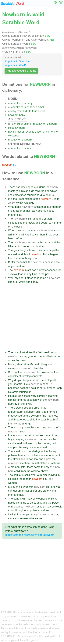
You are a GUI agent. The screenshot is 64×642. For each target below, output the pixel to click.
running (17, 486)
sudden (30, 411)
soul (22, 431)
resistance (17, 506)
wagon (27, 447)
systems (55, 463)
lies (19, 214)
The (10, 218)
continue (21, 502)
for (59, 270)
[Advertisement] (32, 317)
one (40, 490)
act (13, 510)
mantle (18, 384)
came (37, 467)
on (24, 210)
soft (19, 352)
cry (47, 467)
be (34, 498)
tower (31, 222)
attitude (29, 191)
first (40, 352)
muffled (23, 392)
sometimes (19, 195)
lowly (34, 210)
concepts (36, 376)
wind (25, 352)
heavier (34, 234)
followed (28, 443)
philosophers (15, 455)
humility (12, 403)
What (11, 207)
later (23, 467)
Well (10, 278)
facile (46, 463)
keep (26, 380)
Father (29, 278)
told (24, 230)
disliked (16, 396)
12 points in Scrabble (17, 61)
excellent (33, 455)
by (17, 203)
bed (40, 210)
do (15, 380)
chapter (17, 258)
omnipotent (31, 510)
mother (12, 214)
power (56, 502)
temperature (15, 411)
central (18, 498)
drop (36, 407)
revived (12, 254)
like (31, 352)
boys (11, 439)
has (34, 270)
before (18, 238)
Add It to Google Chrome (21, 70)
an (25, 455)
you (20, 380)
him (45, 475)
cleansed (41, 498)
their (40, 463)
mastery (13, 191)
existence (13, 135)
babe (18, 207)
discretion (38, 368)
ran (34, 218)
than (42, 234)
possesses (47, 372)
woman (12, 483)
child (29, 107)
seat (19, 443)
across (48, 439)
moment (15, 467)
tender (27, 479)
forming (26, 376)
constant (23, 435)
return (54, 455)
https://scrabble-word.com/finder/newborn (29, 535)
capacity (13, 376)
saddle (12, 443)
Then (11, 352)
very (33, 396)
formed (53, 411)
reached (42, 447)
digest (47, 459)
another (18, 494)
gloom (33, 258)
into (55, 131)
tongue (24, 250)
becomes (13, 388)
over (25, 486)
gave (40, 451)
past (47, 274)
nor (41, 388)
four (34, 111)
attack (16, 459)
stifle (32, 419)
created (32, 451)
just (48, 123)
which (53, 191)
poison (35, 415)
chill (38, 411)
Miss (26, 364)
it (35, 195)
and (38, 222)
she (10, 195)
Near (19, 210)
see (40, 435)
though (19, 510)
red (16, 246)
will (24, 498)
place (15, 479)
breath (46, 352)
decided (28, 407)
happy (50, 210)
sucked (17, 415)
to (30, 111)
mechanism (27, 463)
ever (55, 234)
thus (26, 254)
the (15, 199)
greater (43, 270)
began (44, 222)
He (10, 396)
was (56, 230)
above (44, 471)
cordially (42, 396)
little (10, 246)
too (15, 372)
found (30, 195)
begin (45, 364)
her (47, 191)
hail (25, 262)
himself (26, 396)
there (30, 467)
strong (37, 502)
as (38, 506)
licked (32, 250)
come (49, 131)
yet (56, 498)
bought (37, 278)
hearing (35, 427)
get (15, 490)
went (33, 475)
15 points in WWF (15, 65)
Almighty (29, 203)
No (10, 364)
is (11, 199)
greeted (32, 356)
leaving (52, 475)
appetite (54, 250)
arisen (38, 131)
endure (50, 195)
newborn (13, 115)
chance (52, 270)
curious (40, 187)
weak (58, 506)
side (41, 246)
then (10, 494)
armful (25, 490)
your (13, 266)
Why (11, 380)
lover (49, 388)
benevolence (52, 262)
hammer (57, 222)
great (17, 250)
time (34, 274)
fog (46, 411)
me (29, 230)
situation (32, 399)
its (9, 479)
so (25, 451)
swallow (33, 459)
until (54, 443)
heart (21, 234)
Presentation (25, 199)
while (51, 498)
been (11, 238)
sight (32, 435)
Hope (46, 254)
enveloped (48, 380)
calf (41, 439)
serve (22, 514)
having (12, 131)
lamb (28, 242)
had (18, 187)
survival (12, 274)
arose (11, 360)
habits (11, 502)
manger (56, 207)
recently (15, 103)
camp (11, 447)
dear (21, 278)
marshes (52, 415)
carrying (19, 439)
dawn (23, 360)
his (23, 191)
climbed (12, 222)
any (29, 274)
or (34, 107)
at (25, 274)
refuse (24, 518)
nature (21, 266)
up (29, 392)
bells (19, 226)
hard (39, 195)
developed (27, 187)
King (27, 423)
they (18, 230)
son (56, 514)
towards (39, 191)
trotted (26, 246)
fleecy (34, 282)
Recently (13, 127)
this (38, 207)
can (10, 490)
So (9, 372)
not (16, 514)
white (22, 282)
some (46, 435)
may (29, 498)
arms (47, 242)
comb (44, 250)
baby (29, 103)
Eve (54, 199)
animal (40, 107)
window (35, 471)
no (20, 427)
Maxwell (34, 364)
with (40, 399)
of (10, 123)
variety (47, 490)
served (39, 518)
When (11, 230)
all (16, 282)
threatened (19, 419)
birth (25, 111)
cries (11, 210)
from (19, 111)
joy (24, 427)
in (19, 191)
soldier (35, 388)
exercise (13, 368)
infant (30, 148)
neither (24, 388)
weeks (41, 111)
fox (20, 246)
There (11, 187)
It (9, 199)
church (48, 218)
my (33, 230)
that (43, 207)
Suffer (11, 262)
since (11, 518)
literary (53, 451)
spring (23, 356)
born (23, 103)
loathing (53, 396)
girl (10, 234)
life (48, 486)
